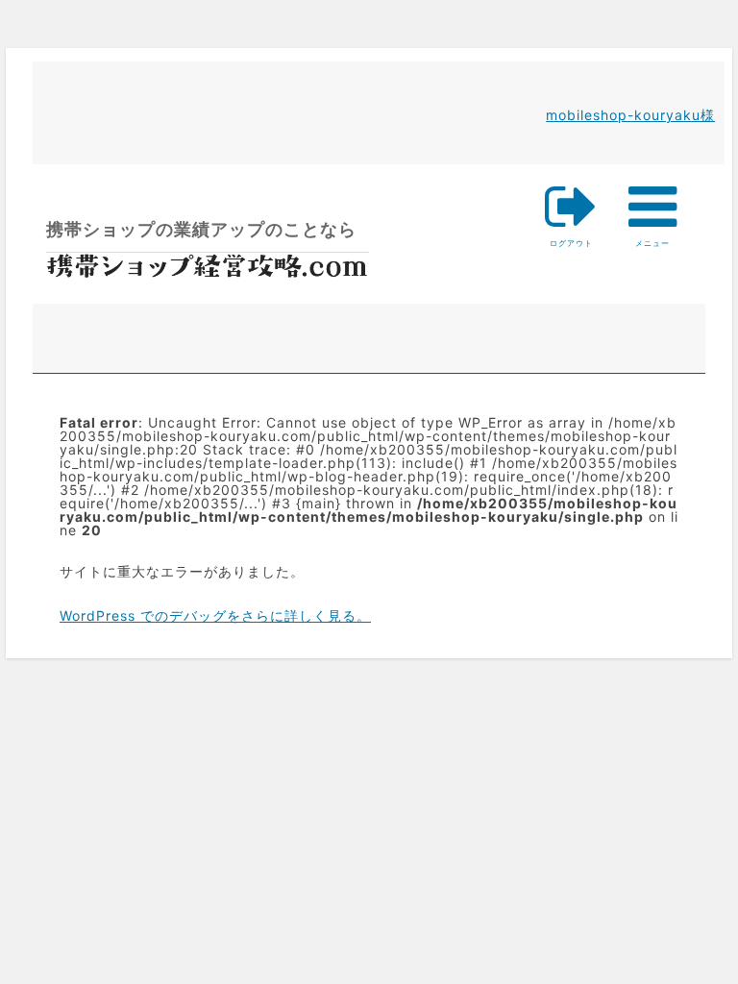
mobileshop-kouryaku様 (630, 115)
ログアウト (571, 243)
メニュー (652, 213)
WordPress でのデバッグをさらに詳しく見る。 (215, 615)
